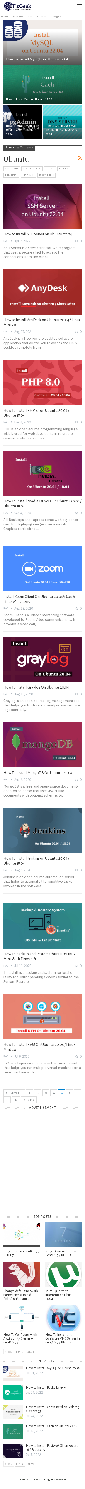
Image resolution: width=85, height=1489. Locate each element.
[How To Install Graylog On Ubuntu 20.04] (42, 659)
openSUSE (28, 175)
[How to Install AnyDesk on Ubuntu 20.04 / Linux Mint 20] (42, 292)
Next (28, 1100)
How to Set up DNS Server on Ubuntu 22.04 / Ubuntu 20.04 (61, 130)
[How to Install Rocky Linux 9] (13, 1392)
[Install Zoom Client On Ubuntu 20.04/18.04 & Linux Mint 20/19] (42, 568)
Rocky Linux (46, 175)
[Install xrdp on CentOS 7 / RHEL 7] (21, 1234)
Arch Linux (11, 168)
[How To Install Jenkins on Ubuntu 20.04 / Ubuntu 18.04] (42, 830)
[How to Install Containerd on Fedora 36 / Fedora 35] (13, 1412)
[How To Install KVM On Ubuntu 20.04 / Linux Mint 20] (42, 1016)
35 (15, 1100)
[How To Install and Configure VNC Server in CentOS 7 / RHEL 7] (63, 1318)
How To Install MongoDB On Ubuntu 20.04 (37, 773)
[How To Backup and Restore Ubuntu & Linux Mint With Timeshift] (42, 926)
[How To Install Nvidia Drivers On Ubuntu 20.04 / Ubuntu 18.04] (42, 473)
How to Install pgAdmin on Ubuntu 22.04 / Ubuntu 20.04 (22, 130)
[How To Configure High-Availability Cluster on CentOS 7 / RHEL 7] (21, 1318)
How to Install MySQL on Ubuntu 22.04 (37, 58)
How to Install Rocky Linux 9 (46, 1387)
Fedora (63, 168)
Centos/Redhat (32, 168)
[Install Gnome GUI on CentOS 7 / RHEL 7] (63, 1234)
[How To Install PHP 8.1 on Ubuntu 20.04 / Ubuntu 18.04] (42, 382)
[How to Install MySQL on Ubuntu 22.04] (42, 42)
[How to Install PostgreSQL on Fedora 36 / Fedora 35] (13, 1451)
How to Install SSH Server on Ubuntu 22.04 (37, 234)
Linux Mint (11, 175)
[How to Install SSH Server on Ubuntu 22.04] (42, 206)
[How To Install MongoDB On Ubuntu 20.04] (42, 744)
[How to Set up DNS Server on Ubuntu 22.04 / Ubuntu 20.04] (62, 122)
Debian (50, 168)
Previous (15, 1093)
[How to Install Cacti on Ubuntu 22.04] (42, 85)
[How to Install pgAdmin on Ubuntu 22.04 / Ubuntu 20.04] (23, 122)
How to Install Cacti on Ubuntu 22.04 (29, 99)
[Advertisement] (42, 1165)
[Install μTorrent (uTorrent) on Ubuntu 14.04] (63, 1274)
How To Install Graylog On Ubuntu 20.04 (36, 687)
